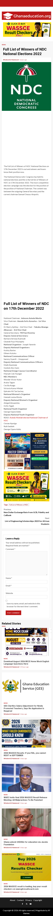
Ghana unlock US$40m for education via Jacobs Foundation (26, 822)
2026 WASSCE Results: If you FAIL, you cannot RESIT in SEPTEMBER (26, 733)
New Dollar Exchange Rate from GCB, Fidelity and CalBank (26, 512)
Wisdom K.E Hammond (11, 60)
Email (9, 585)
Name (9, 578)
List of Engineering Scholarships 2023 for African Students (27, 521)
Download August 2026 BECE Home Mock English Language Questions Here (26, 642)
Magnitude (40, 910)
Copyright (37, 900)
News (4, 44)
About (12, 900)
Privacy (28, 900)
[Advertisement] (26, 138)
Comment (10, 549)
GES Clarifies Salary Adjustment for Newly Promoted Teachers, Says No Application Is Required (26, 686)
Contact (20, 900)
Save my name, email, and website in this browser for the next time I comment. (23, 605)
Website (9, 593)
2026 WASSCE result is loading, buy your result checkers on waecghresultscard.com (26, 867)
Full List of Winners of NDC (18, 505)
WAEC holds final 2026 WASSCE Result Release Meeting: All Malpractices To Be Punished (26, 778)
